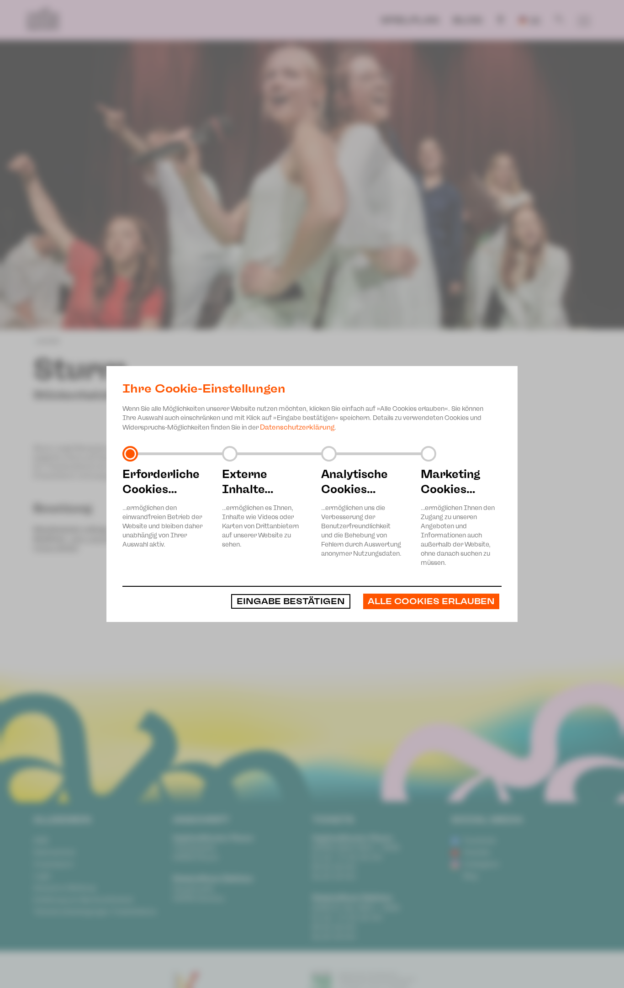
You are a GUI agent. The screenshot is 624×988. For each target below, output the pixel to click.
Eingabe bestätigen (291, 601)
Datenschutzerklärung (297, 427)
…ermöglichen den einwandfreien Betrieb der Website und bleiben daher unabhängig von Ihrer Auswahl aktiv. (162, 507)
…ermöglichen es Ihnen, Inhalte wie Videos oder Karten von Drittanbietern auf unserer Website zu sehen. (260, 507)
